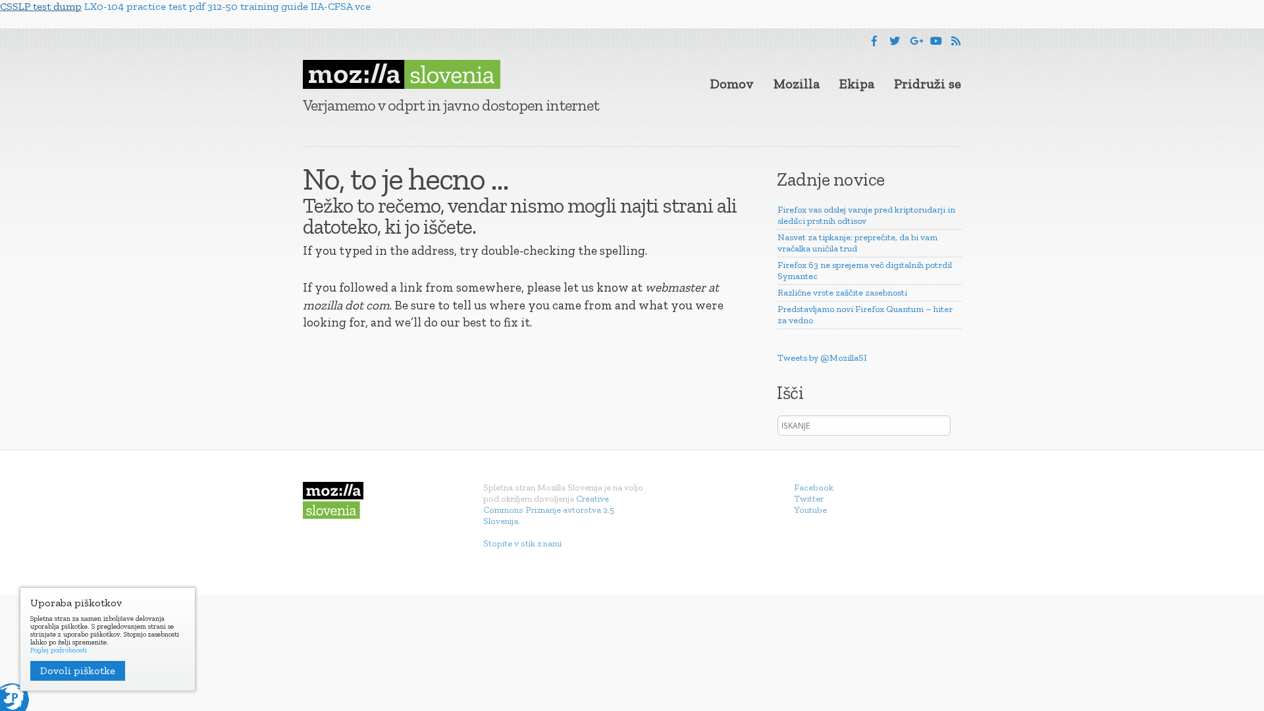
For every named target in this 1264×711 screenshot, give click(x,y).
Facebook (813, 487)
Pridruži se (927, 84)
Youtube (810, 509)
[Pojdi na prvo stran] (401, 74)
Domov (732, 84)
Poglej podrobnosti (58, 650)
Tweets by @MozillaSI (822, 357)
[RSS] (956, 41)
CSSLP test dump (41, 6)
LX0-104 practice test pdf (144, 6)
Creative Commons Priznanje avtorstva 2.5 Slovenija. (548, 510)
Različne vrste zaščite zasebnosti (842, 292)
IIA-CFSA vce (341, 6)
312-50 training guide (257, 6)
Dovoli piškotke (77, 670)
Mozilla (797, 84)
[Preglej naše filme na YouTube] (936, 41)
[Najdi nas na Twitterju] (894, 41)
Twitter (809, 498)
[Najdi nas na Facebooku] (874, 41)
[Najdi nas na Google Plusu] (916, 41)
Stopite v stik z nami (522, 543)
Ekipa (856, 84)
